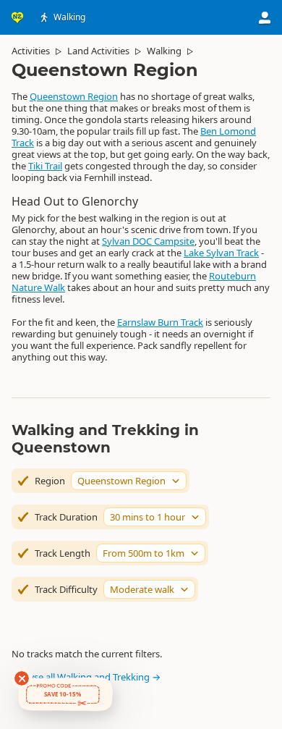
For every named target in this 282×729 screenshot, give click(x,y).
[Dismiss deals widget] (21, 678)
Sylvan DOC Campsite (148, 241)
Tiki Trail (45, 165)
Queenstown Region (74, 96)
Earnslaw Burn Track (160, 322)
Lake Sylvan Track (221, 252)
